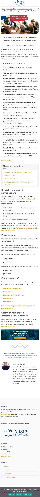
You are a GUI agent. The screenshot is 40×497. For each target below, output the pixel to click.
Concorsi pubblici (11, 9)
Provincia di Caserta (8, 326)
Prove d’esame (10, 175)
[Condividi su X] (20, 346)
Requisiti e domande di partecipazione (17, 172)
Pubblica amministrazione (24, 9)
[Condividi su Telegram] (26, 346)
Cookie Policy (28, 494)
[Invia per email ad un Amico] (23, 346)
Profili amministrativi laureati (12, 288)
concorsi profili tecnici (26, 357)
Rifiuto (19, 494)
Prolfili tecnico (7, 292)
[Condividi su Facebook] (16, 346)
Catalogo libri (8, 473)
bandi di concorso (21, 355)
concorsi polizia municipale (14, 357)
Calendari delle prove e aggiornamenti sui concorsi (18, 183)
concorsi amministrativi (31, 355)
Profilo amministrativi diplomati (13, 295)
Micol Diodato (29, 45)
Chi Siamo (7, 466)
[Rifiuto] (37, 492)
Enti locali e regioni (27, 353)
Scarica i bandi (6, 160)
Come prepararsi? (11, 179)
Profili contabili (8, 298)
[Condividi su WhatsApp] (13, 346)
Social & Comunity (9, 470)
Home (3, 9)
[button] (2, 3)
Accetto (11, 494)
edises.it (3, 454)
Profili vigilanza (8, 301)
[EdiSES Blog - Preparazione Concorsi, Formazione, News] (20, 3)
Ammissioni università (10, 477)
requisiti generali (29, 199)
